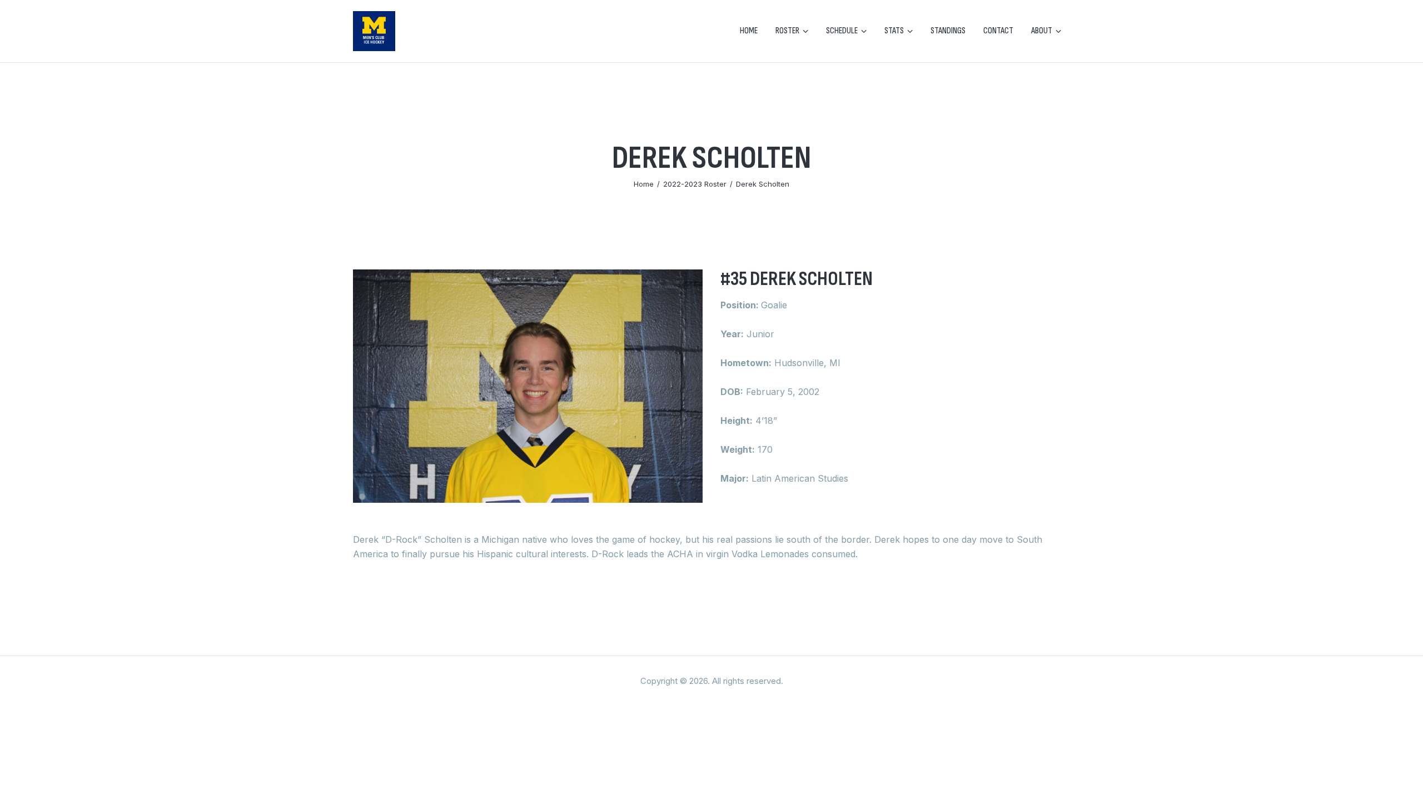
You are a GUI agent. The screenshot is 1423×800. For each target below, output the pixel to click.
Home (644, 183)
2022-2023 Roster (695, 183)
